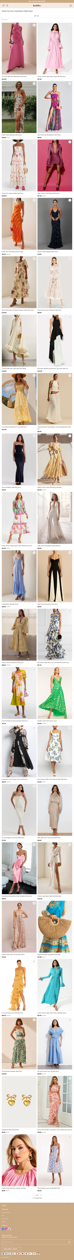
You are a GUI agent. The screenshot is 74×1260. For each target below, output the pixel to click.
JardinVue (7, 1257)
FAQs (3, 1215)
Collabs (4, 1221)
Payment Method (6, 1212)
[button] (3, 5)
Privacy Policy (5, 1218)
